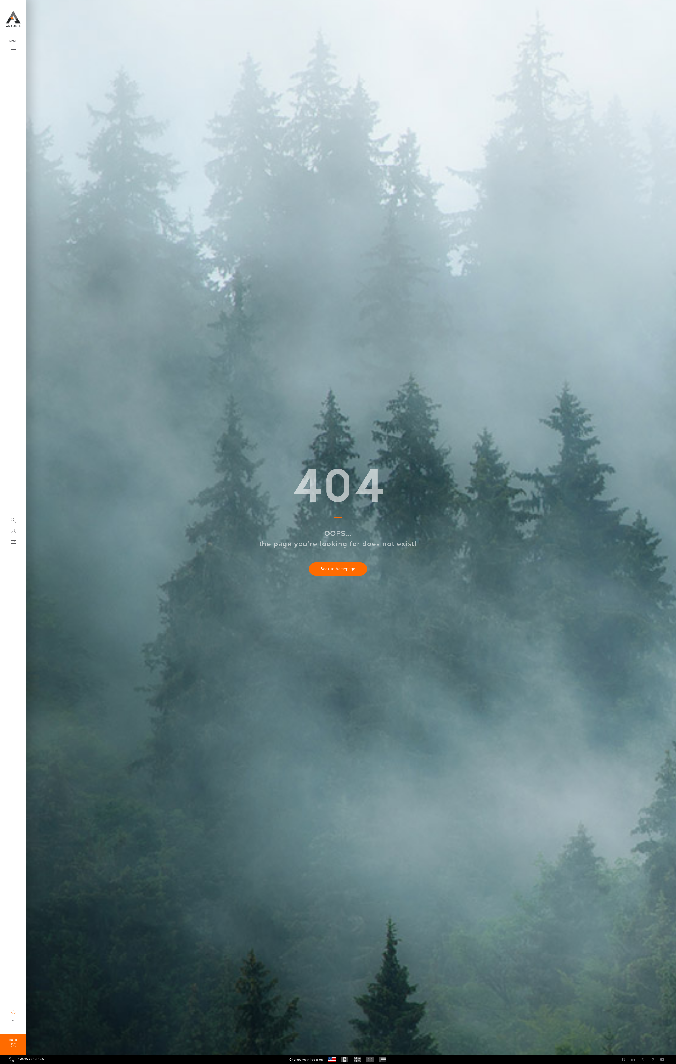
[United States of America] (332, 1059)
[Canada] (344, 1059)
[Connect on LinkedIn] (633, 1059)
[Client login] (13, 531)
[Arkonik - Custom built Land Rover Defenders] (13, 19)
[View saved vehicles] (13, 1011)
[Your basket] (13, 1023)
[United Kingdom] (357, 1059)
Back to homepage (338, 569)
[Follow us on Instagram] (653, 1059)
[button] (13, 48)
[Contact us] (13, 541)
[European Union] (370, 1059)
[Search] (13, 520)
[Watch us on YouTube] (662, 1059)
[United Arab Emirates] (382, 1059)
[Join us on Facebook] (623, 1059)
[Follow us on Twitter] (643, 1059)
